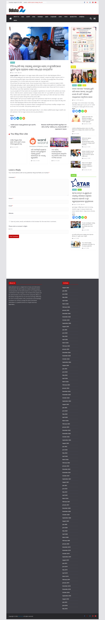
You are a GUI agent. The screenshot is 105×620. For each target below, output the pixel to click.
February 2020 (66, 540)
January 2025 (65, 349)
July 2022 (64, 446)
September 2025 (66, 323)
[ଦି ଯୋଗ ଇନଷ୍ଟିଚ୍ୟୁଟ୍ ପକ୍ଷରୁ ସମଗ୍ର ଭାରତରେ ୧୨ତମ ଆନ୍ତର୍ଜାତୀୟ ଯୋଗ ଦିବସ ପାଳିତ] (76, 226)
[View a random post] (94, 18)
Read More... (12, 304)
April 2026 (65, 300)
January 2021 (65, 505)
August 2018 (65, 599)
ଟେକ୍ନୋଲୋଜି (53, 16)
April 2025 (65, 339)
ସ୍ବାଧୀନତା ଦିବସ (73, 16)
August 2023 (65, 404)
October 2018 (65, 592)
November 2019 (66, 550)
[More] (23, 118)
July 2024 (64, 368)
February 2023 (66, 424)
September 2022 (66, 440)
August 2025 (65, 326)
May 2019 (64, 569)
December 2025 (66, 313)
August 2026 (65, 287)
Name (11, 198)
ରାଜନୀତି (28, 16)
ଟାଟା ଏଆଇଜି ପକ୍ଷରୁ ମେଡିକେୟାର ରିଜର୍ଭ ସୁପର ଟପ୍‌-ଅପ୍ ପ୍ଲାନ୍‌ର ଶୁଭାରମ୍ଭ (88, 244)
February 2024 (66, 385)
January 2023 (65, 427)
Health (79, 85)
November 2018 (66, 589)
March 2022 (65, 459)
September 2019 (66, 556)
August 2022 (65, 443)
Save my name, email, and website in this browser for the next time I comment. (33, 221)
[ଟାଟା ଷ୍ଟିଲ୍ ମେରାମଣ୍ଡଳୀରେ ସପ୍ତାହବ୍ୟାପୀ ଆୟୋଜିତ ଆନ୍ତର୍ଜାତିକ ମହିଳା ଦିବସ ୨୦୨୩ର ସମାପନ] (59, 138)
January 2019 (65, 582)
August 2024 (65, 365)
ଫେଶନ (60, 16)
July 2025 (64, 329)
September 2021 (66, 479)
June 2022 (64, 449)
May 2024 (64, 375)
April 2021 (65, 495)
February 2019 (66, 579)
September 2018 (66, 595)
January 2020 (65, 544)
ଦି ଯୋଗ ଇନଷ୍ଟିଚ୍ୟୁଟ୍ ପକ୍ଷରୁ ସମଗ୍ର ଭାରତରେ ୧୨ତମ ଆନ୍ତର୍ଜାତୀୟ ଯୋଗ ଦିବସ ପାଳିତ (88, 225)
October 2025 (65, 320)
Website (11, 213)
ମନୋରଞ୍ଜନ (40, 16)
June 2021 (64, 488)
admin (20, 72)
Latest (84, 85)
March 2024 (65, 381)
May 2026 (64, 297)
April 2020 (65, 534)
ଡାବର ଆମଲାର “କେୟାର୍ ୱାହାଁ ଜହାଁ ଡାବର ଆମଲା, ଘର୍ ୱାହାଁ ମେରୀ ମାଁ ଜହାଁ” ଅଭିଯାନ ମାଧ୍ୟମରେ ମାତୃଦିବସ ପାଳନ (83, 92)
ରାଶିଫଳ (15, 20)
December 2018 (66, 586)
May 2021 (64, 492)
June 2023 (64, 411)
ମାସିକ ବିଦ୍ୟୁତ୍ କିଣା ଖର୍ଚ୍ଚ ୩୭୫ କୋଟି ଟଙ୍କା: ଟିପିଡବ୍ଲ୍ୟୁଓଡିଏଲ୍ (17, 142)
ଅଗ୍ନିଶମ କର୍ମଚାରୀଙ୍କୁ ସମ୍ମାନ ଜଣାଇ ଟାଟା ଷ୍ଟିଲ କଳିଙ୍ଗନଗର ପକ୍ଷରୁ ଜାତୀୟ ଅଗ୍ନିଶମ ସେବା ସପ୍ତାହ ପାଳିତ (83, 129)
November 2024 (66, 355)
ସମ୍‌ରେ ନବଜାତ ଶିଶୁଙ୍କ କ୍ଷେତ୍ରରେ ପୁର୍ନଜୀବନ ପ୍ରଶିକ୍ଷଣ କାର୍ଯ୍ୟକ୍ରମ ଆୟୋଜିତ (87, 165)
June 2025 (64, 333)
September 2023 (66, 401)
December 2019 (66, 547)
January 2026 (65, 310)
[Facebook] (11, 118)
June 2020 (64, 527)
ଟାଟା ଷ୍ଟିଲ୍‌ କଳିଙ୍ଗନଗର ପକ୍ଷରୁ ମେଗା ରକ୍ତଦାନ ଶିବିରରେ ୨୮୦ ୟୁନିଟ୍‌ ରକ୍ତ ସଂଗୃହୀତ (82, 235)
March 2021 (65, 498)
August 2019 (65, 560)
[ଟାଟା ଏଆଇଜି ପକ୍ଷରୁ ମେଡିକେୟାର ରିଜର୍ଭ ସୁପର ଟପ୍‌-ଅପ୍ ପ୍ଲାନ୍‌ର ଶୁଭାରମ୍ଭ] (76, 245)
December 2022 (66, 430)
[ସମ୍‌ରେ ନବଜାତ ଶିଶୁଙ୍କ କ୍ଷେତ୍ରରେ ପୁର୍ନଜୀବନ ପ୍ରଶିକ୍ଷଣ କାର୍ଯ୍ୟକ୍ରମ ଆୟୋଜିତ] (76, 166)
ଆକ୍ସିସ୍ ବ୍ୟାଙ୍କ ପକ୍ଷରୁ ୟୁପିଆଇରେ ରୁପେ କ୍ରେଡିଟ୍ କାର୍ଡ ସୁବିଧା (23, 126)
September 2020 (66, 518)
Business (12, 62)
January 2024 (65, 388)
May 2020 (64, 531)
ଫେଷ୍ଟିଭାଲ (81, 16)
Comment (12, 177)
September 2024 (66, 362)
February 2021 (66, 501)
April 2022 (65, 456)
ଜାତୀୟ (33, 16)
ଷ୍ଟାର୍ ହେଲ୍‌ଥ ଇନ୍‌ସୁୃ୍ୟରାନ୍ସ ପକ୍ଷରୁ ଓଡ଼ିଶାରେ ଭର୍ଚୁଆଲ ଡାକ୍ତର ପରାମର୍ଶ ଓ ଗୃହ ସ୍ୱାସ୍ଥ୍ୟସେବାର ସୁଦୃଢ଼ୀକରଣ (82, 197)
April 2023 (65, 417)
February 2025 (66, 346)
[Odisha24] (10, 18)
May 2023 (64, 414)
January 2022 (65, 466)
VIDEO (65, 16)
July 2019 (64, 563)
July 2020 (64, 524)
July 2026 (64, 291)
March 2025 (65, 342)
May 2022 (64, 453)
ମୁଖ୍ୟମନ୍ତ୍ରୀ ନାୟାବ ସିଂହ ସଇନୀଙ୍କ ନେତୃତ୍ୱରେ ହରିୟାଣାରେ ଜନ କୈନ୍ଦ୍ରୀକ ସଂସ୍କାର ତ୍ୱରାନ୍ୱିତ (88, 119)
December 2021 (66, 469)
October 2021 (65, 475)
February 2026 (66, 307)
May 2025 (64, 336)
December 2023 (66, 391)
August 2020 (65, 521)
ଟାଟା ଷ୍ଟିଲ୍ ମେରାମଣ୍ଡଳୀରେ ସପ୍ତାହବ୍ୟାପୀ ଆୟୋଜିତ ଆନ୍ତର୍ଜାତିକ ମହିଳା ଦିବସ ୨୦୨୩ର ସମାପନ (59, 154)
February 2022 (66, 462)
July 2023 (64, 407)
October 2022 (65, 436)
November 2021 (66, 472)
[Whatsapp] (20, 118)
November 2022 (66, 433)
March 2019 (65, 576)
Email (11, 206)
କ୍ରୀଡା (46, 16)
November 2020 (66, 511)
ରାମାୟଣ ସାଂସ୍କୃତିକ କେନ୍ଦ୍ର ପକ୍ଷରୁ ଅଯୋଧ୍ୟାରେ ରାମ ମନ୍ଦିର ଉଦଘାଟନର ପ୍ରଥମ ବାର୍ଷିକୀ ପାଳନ (88, 153)
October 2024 (65, 359)
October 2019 (65, 553)
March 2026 (65, 304)
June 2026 (64, 294)
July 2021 (64, 485)
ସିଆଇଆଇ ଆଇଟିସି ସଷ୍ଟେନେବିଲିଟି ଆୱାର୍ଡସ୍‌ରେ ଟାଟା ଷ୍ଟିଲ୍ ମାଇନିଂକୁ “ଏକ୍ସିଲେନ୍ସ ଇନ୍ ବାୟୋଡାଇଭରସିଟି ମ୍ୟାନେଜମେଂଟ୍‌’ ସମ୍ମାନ (54, 127)
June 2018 (64, 605)
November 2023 (66, 394)
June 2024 (64, 372)
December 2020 (66, 508)
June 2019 (64, 566)
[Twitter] (14, 118)
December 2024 (66, 352)
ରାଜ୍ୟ (22, 16)
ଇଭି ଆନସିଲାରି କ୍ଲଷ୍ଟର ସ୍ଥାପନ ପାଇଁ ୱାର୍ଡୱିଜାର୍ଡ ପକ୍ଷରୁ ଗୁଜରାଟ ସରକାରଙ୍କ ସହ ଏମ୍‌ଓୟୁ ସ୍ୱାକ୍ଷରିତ (38, 154)
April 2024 (65, 378)
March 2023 (65, 420)
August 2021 (65, 482)
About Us (16, 16)
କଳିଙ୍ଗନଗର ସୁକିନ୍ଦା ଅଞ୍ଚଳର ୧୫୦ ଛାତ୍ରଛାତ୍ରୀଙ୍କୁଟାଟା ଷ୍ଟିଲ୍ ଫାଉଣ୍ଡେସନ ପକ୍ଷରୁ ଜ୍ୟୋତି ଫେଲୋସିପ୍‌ (88, 141)
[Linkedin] (17, 118)
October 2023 (65, 398)
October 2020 (65, 514)
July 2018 (64, 602)
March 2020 (65, 537)
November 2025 (66, 317)
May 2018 (64, 608)
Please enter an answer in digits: (18, 226)
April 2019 (65, 573)
